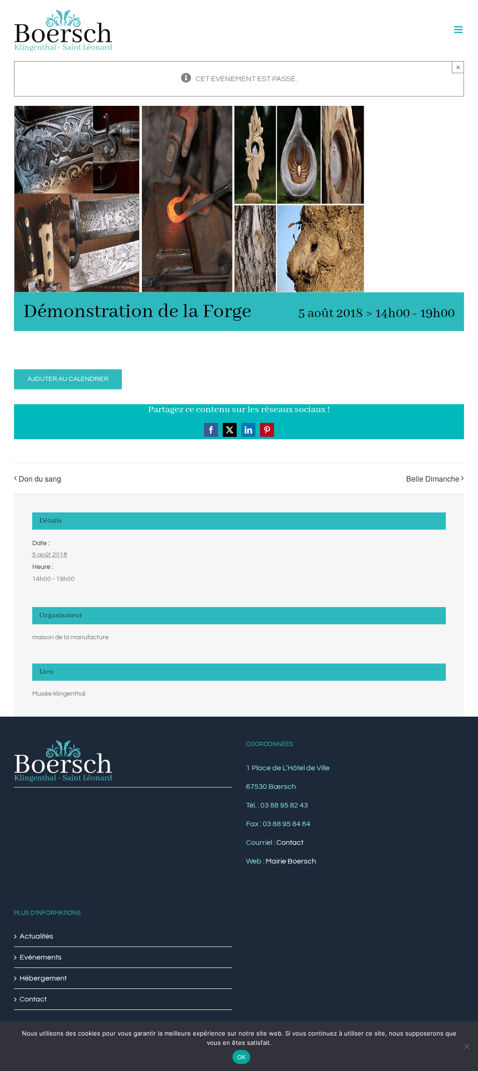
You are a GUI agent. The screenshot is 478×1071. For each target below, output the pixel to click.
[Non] (466, 1046)
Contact (289, 842)
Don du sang (40, 478)
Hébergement (43, 978)
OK (241, 1057)
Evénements (41, 957)
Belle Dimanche (432, 478)
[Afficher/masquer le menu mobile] (459, 30)
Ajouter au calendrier (68, 379)
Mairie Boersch (291, 861)
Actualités (36, 936)
